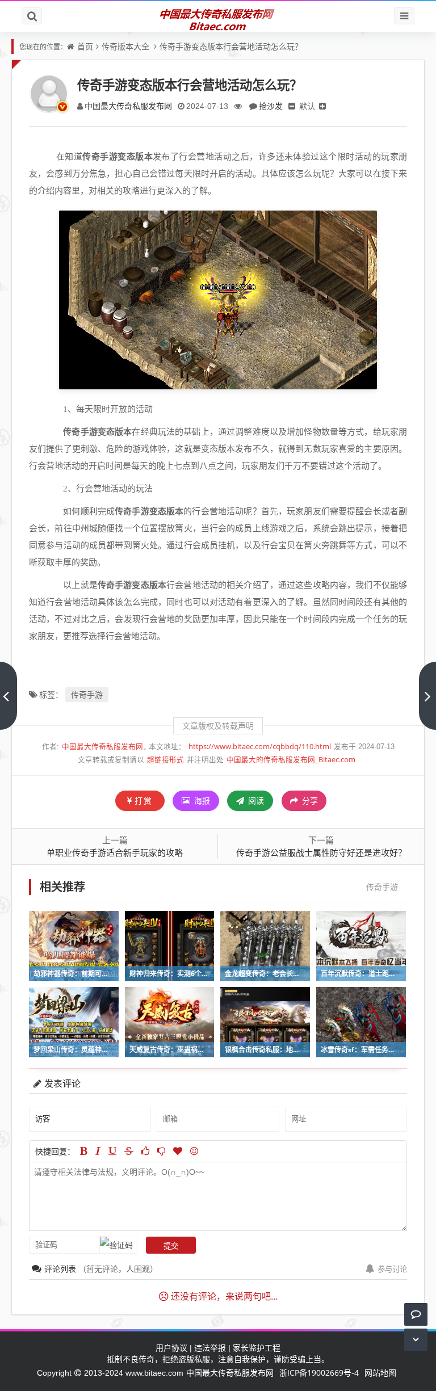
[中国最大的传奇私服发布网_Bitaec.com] (218, 18)
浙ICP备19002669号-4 (319, 1372)
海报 (201, 800)
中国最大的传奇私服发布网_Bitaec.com (291, 759)
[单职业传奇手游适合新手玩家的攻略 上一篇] (8, 696)
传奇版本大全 (125, 46)
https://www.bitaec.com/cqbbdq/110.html (259, 746)
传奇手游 (87, 694)
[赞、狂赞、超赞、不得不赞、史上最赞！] (177, 1151)
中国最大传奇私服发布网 (128, 105)
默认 (307, 105)
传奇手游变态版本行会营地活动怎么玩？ (231, 46)
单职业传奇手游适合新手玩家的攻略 (115, 852)
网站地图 (380, 1372)
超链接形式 (165, 759)
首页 (85, 46)
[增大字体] (322, 105)
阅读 (255, 800)
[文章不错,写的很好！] (145, 1151)
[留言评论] (416, 1314)
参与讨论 (392, 1269)
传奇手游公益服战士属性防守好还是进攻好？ (321, 852)
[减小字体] (291, 105)
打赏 (144, 800)
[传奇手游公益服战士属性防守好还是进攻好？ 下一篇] (427, 696)
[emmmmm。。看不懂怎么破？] (161, 1151)
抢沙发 (271, 105)
